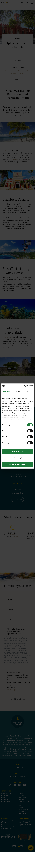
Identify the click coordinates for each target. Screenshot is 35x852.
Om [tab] (28, 391)
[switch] (30, 430)
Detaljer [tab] (17, 391)
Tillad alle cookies (17, 451)
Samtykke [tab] (6, 391)
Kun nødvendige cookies (17, 464)
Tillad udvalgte (17, 458)
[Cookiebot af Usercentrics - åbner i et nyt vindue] (25, 386)
